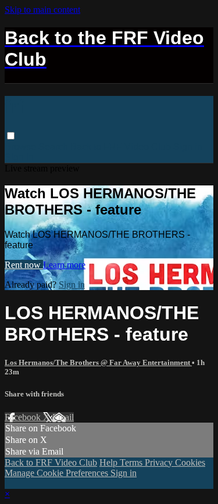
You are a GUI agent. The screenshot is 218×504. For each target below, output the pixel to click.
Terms (132, 462)
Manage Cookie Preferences (57, 473)
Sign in (187, 147)
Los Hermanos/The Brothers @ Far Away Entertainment (98, 362)
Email (63, 417)
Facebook (24, 417)
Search (54, 147)
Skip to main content (42, 10)
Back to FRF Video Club (120, 147)
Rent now (24, 265)
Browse (21, 147)
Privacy (160, 462)
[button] (11, 136)
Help (109, 462)
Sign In (19, 157)
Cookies (190, 462)
